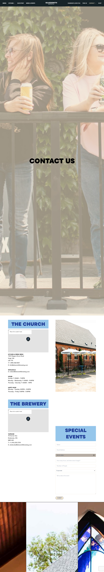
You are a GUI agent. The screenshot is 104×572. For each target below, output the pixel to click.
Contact (92, 3)
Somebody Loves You (74, 3)
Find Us (85, 3)
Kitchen (11, 3)
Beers (4, 3)
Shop (99, 3)
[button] (14, 3)
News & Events (30, 3)
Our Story (20, 3)
